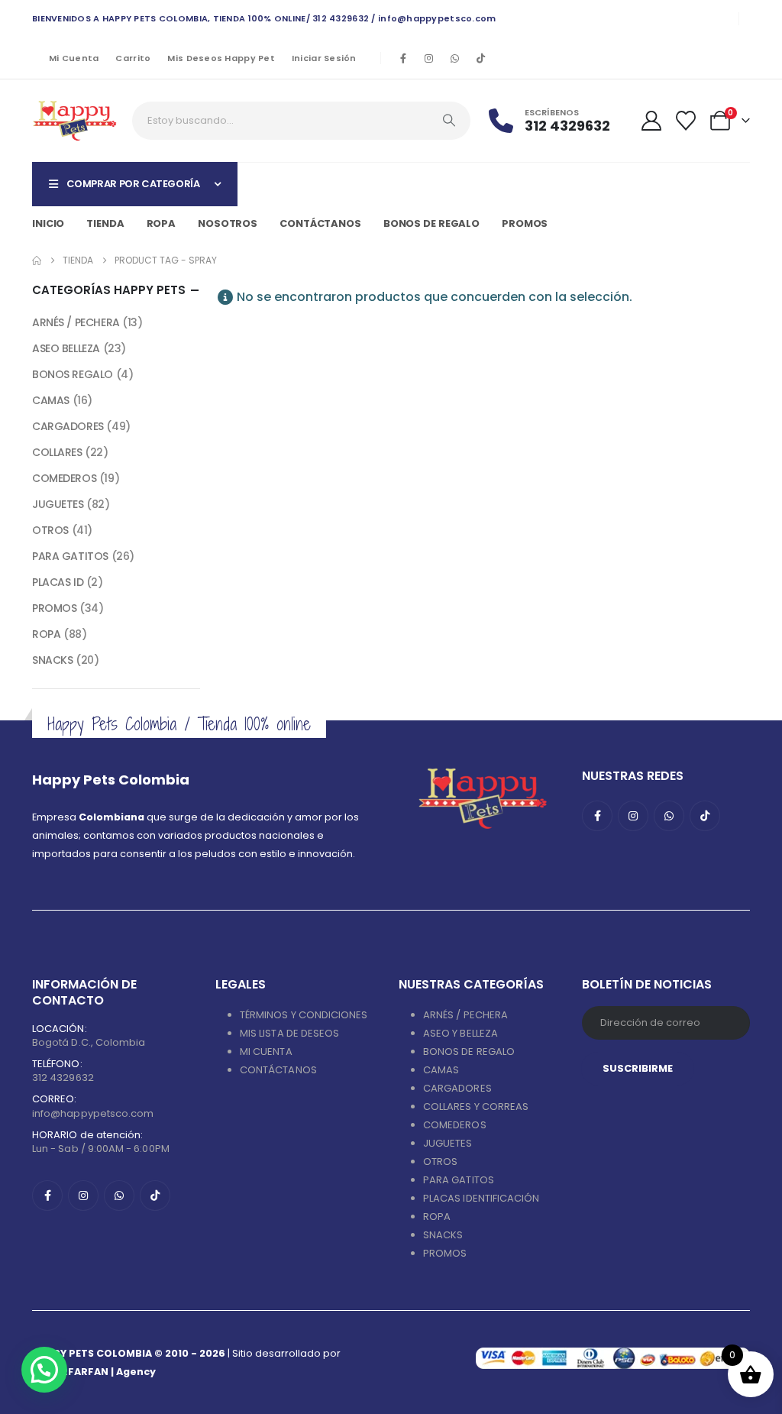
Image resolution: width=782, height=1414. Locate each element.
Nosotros (227, 223)
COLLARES (57, 452)
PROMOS (525, 223)
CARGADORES (68, 426)
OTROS (50, 530)
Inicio (48, 223)
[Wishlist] (686, 121)
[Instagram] (429, 58)
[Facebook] (403, 58)
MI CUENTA (266, 1051)
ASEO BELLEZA (66, 348)
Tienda (105, 223)
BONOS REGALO (72, 374)
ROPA (46, 634)
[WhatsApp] (455, 58)
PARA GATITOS (70, 556)
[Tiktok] (481, 58)
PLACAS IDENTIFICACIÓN (481, 1198)
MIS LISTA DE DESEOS (289, 1033)
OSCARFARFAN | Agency (94, 1371)
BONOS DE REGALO (469, 1051)
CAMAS (50, 400)
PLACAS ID (57, 582)
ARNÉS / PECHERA (76, 322)
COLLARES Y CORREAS (475, 1106)
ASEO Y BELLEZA (460, 1033)
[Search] (449, 121)
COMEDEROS (64, 478)
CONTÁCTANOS (278, 1070)
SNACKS (52, 660)
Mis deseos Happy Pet (221, 58)
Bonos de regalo (431, 223)
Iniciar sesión (324, 58)
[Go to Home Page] (36, 260)
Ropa (161, 223)
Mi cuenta (74, 58)
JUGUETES (58, 504)
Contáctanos (320, 223)
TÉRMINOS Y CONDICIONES (303, 1015)
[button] (44, 1370)
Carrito (132, 58)
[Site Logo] (74, 120)
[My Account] (651, 121)
